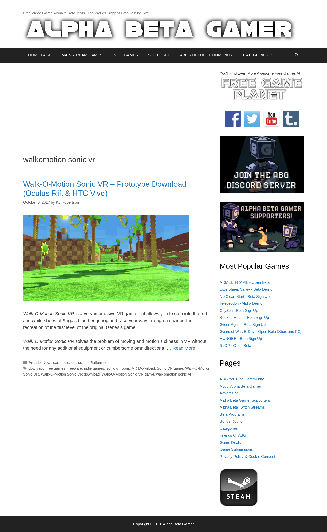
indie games (94, 368)
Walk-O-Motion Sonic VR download (70, 374)
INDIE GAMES (125, 55)
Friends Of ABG (233, 435)
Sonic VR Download (138, 368)
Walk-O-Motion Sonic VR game (128, 374)
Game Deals (230, 442)
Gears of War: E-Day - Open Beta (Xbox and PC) (261, 331)
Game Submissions (236, 449)
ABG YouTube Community (242, 379)
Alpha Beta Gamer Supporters (245, 400)
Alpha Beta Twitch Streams (242, 407)
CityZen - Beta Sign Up (239, 310)
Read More (183, 348)
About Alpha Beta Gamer (240, 386)
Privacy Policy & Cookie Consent (247, 456)
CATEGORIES (255, 55)
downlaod (36, 368)
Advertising (229, 393)
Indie (65, 362)
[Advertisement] (117, 106)
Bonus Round (231, 421)
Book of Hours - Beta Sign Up (244, 317)
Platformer (98, 362)
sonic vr (112, 368)
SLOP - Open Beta (235, 345)
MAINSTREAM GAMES (82, 55)
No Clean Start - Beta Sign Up (245, 296)
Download (51, 362)
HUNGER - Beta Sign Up (241, 338)
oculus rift (79, 362)
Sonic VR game (170, 368)
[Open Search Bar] (296, 55)
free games (55, 368)
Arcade (35, 362)
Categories (229, 428)
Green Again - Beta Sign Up (243, 324)
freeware (74, 368)
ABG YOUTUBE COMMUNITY (206, 55)
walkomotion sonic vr (173, 374)
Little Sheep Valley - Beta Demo (246, 289)
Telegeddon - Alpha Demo (241, 303)
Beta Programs (232, 414)
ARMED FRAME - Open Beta (245, 282)
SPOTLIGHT (159, 55)
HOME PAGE (39, 55)
